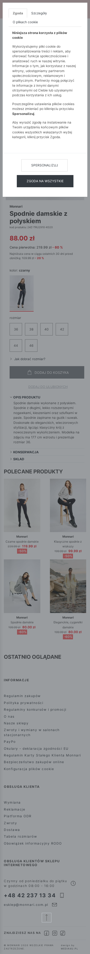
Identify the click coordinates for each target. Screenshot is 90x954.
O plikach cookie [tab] (25, 22)
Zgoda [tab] (18, 13)
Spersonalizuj (44, 165)
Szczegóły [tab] (39, 13)
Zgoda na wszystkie (45, 181)
